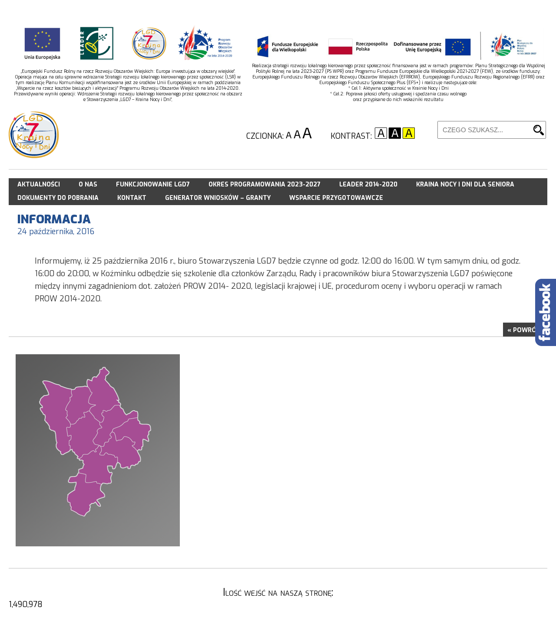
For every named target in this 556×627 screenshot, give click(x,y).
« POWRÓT (524, 330)
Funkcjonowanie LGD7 (153, 184)
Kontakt (131, 198)
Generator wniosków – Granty (218, 198)
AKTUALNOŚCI (38, 184)
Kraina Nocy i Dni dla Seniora (465, 184)
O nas (88, 184)
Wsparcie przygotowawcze (336, 198)
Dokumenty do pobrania (58, 198)
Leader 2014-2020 (368, 184)
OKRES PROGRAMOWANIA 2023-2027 (264, 184)
